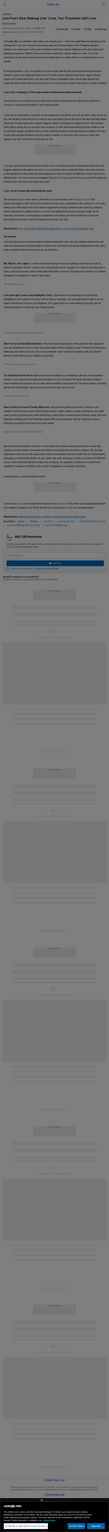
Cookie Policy (49, 1520)
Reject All (96, 1526)
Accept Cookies (76, 1526)
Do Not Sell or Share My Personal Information (25, 1526)
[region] (54, 1516)
